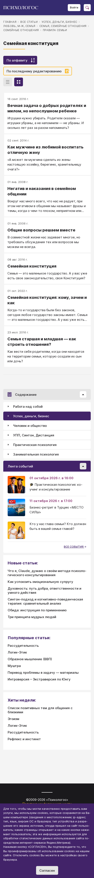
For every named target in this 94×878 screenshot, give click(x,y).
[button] (83, 394)
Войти (74, 7)
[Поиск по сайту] (87, 7)
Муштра (14, 666)
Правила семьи (55, 30)
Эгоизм (13, 719)
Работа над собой (28, 406)
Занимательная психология (36, 454)
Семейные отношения (21, 30)
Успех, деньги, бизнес (59, 21)
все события (74, 546)
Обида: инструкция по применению (37, 610)
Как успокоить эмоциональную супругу (40, 582)
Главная (9, 21)
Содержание (26, 394)
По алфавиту (17, 60)
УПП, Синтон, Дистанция (33, 435)
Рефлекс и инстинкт (24, 739)
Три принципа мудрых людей (32, 617)
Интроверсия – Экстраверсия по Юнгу (39, 679)
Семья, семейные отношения (63, 26)
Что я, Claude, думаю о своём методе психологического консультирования (47, 573)
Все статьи (29, 21)
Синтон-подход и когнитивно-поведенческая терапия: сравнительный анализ (45, 601)
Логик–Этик (17, 652)
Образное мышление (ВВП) (30, 659)
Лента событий (20, 466)
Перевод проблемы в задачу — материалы (43, 672)
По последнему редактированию (34, 71)
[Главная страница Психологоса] (22, 7)
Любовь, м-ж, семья (19, 26)
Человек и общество (30, 426)
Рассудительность (23, 646)
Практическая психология (35, 445)
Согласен (47, 870)
